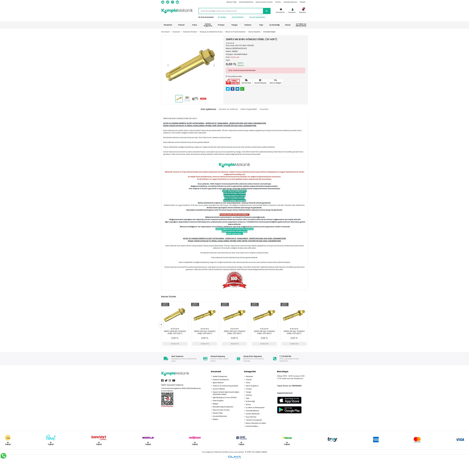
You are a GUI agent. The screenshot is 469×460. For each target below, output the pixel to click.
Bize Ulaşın (282, 371)
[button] (292, 11)
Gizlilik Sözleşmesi (220, 376)
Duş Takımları (251, 417)
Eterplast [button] (168, 25)
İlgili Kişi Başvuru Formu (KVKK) (225, 397)
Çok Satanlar (238, 17)
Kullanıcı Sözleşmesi (221, 379)
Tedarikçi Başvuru (290, 2)
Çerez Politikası (219, 389)
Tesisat (248, 379)
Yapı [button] (261, 25)
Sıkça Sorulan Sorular (264, 2)
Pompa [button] (221, 25)
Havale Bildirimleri (246, 2)
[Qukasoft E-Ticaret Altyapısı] (234, 457)
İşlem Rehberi (218, 382)
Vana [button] (194, 25)
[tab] (208, 109)
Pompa (249, 389)
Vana (248, 382)
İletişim (302, 2)
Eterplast (249, 376)
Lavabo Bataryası (253, 414)
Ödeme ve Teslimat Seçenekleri (225, 386)
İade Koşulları (218, 400)
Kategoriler (250, 371)
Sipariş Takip (231, 2)
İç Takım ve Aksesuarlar (255, 407)
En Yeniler (222, 17)
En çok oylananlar (257, 17)
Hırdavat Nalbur (252, 426)
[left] (161, 324)
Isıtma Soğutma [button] (208, 25)
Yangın (248, 392)
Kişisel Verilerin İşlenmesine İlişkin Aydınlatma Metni (226, 393)
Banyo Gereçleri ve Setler (256, 423)
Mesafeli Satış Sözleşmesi (223, 407)
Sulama (249, 395)
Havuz (248, 404)
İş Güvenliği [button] (274, 25)
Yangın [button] (234, 25)
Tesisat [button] (181, 25)
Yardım (278, 2)
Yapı (247, 398)
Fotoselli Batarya (252, 411)
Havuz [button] (288, 25)
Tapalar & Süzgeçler (254, 420)
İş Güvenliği (250, 401)
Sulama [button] (247, 25)
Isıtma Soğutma (252, 386)
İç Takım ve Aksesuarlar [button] (301, 25)
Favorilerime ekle (235, 76)
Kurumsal (216, 371)
